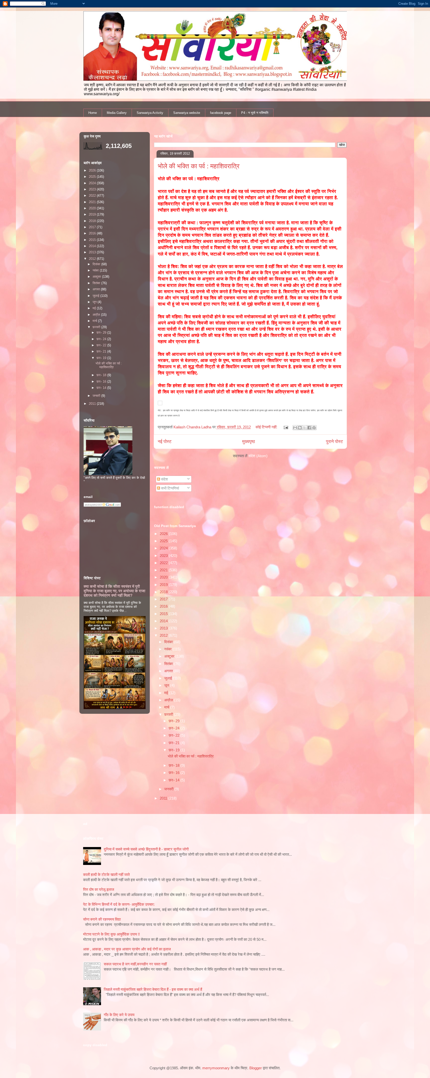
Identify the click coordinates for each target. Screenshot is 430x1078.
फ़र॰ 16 (174, 772)
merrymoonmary (216, 1068)
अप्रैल (169, 700)
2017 (164, 599)
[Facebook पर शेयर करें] (309, 427)
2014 (164, 621)
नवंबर (168, 649)
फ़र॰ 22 (174, 735)
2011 (164, 798)
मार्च (167, 707)
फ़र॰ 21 (174, 743)
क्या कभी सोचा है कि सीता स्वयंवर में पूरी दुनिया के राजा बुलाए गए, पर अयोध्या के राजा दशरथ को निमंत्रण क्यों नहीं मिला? (114, 590)
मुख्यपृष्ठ (248, 441)
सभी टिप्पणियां (169, 488)
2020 (164, 577)
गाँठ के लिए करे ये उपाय (119, 1015)
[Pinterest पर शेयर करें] (314, 427)
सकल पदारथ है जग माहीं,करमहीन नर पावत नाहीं (135, 964)
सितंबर (169, 664)
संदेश (164, 479)
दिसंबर (169, 642)
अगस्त (169, 671)
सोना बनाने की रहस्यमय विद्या (102, 919)
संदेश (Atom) (258, 456)
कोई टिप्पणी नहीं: (267, 427)
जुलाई (168, 678)
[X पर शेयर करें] (304, 427)
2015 (164, 614)
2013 (164, 628)
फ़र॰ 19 (174, 750)
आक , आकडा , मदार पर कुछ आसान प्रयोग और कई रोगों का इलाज (127, 949)
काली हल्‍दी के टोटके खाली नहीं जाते (106, 874)
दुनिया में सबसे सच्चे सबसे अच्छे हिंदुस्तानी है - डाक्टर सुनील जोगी (146, 849)
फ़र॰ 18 (174, 765)
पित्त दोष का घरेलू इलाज (98, 889)
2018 (164, 592)
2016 (164, 606)
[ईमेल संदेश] (285, 427)
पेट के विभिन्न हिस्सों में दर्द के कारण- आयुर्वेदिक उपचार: (119, 904)
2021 (164, 570)
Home (92, 113)
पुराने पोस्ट (334, 441)
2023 (164, 555)
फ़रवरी (169, 714)
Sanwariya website (186, 113)
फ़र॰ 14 (174, 780)
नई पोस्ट (164, 441)
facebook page (220, 113)
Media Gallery (117, 113)
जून (167, 685)
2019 (164, 585)
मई (166, 693)
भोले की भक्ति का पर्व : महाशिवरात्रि (198, 166)
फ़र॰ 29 (174, 721)
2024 (164, 548)
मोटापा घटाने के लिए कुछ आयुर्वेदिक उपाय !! (111, 934)
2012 (164, 635)
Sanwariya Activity (150, 113)
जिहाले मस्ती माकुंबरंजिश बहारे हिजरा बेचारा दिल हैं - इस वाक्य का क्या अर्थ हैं (153, 989)
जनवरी (169, 789)
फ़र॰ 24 (174, 728)
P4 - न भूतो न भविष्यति (254, 113)
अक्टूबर (169, 656)
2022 (164, 563)
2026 (164, 534)
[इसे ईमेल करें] (295, 427)
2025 (164, 541)
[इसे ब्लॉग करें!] (299, 427)
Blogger (255, 1068)
